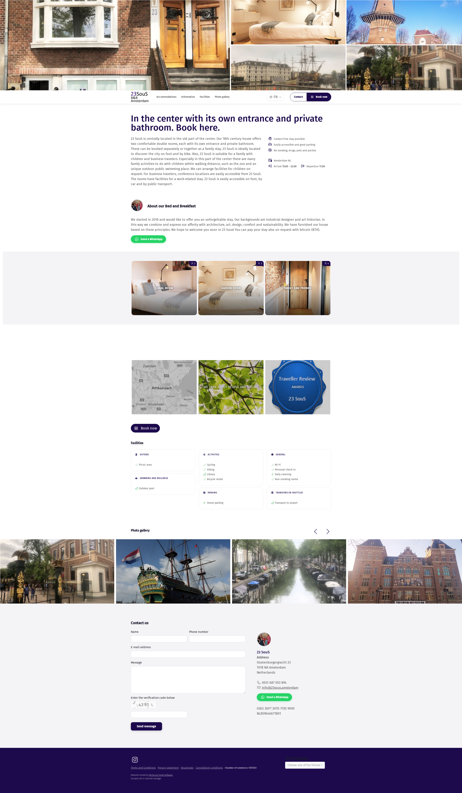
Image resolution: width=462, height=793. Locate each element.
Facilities (205, 96)
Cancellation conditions (209, 767)
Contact (298, 96)
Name (135, 632)
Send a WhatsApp (151, 239)
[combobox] (305, 765)
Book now (321, 96)
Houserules (187, 767)
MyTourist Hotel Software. (161, 775)
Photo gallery (222, 96)
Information (188, 96)
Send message (146, 726)
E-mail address (141, 647)
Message (136, 662)
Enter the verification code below (153, 697)
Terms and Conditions (143, 767)
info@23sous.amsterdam (280, 688)
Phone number (198, 632)
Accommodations (166, 96)
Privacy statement (168, 767)
